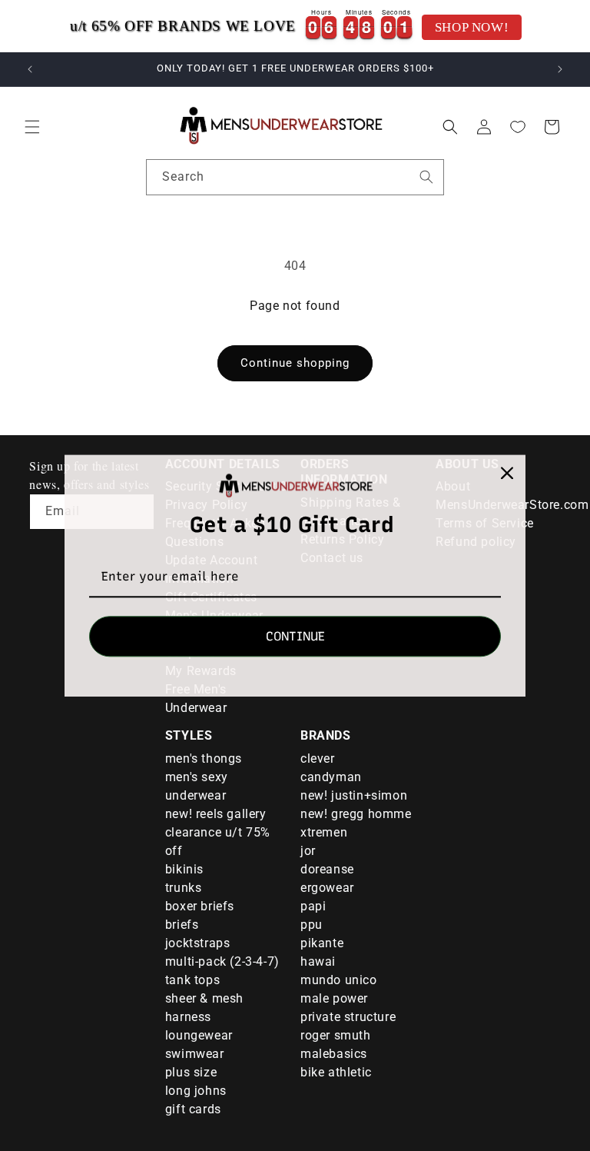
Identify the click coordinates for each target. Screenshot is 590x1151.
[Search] (426, 177)
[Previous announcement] (30, 69)
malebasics (333, 1053)
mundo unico (338, 980)
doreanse (327, 869)
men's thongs (203, 758)
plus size (191, 1072)
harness (188, 1017)
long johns (196, 1090)
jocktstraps (197, 943)
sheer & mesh (204, 998)
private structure (348, 1017)
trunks (183, 887)
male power (334, 998)
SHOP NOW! (472, 27)
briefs (182, 924)
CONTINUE (295, 636)
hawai (318, 961)
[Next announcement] (560, 69)
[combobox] (294, 177)
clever (317, 758)
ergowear (327, 887)
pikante (321, 943)
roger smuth (335, 1035)
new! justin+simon (353, 795)
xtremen (323, 832)
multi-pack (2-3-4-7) (222, 961)
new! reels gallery (216, 814)
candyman (331, 777)
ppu (311, 924)
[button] (32, 127)
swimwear (194, 1053)
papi (313, 906)
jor (308, 850)
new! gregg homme (356, 814)
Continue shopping (295, 363)
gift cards (193, 1109)
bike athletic (336, 1072)
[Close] (507, 472)
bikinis (184, 869)
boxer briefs (199, 906)
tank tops (192, 980)
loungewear (199, 1035)
